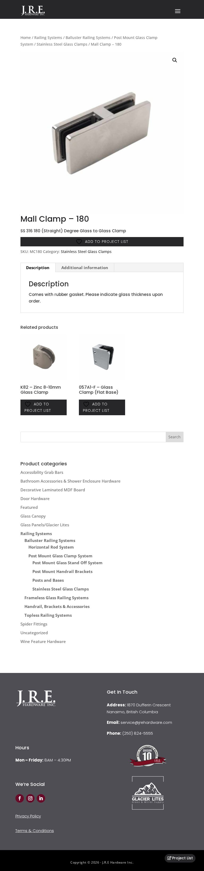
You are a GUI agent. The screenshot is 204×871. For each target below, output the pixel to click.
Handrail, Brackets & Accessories (57, 606)
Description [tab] (37, 267)
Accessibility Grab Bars (41, 472)
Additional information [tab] (84, 267)
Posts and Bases (48, 580)
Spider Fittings (33, 624)
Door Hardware (35, 498)
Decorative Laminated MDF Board (52, 489)
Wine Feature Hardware (43, 641)
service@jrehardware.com (146, 722)
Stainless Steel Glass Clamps (62, 44)
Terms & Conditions (34, 830)
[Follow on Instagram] (30, 798)
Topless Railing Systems (48, 615)
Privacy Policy (28, 816)
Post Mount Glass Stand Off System (67, 562)
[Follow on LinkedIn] (41, 798)
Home (25, 37)
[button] (175, 60)
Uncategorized (34, 632)
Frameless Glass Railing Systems (56, 597)
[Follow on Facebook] (19, 798)
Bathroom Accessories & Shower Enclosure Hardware (70, 481)
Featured (29, 507)
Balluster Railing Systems (88, 37)
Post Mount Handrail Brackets (62, 571)
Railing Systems (48, 37)
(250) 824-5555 (137, 733)
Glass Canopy (33, 516)
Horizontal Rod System (51, 547)
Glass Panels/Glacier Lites (44, 524)
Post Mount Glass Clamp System (60, 555)
